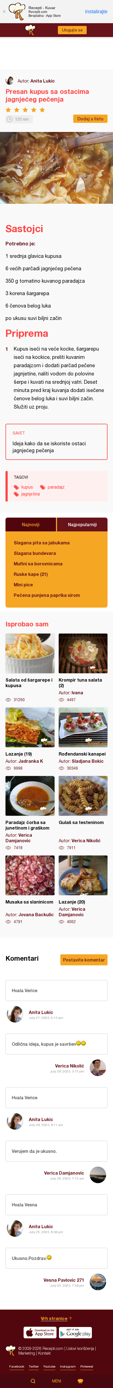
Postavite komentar (84, 959)
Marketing (26, 1353)
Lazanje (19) (30, 739)
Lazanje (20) (83, 890)
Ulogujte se (72, 30)
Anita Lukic (42, 80)
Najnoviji (30, 524)
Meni (56, 1381)
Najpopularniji (82, 524)
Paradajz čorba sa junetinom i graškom (30, 813)
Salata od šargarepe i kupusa (30, 668)
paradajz (56, 486)
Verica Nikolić (69, 1065)
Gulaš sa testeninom (83, 813)
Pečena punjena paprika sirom (47, 595)
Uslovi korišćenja (80, 1348)
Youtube (49, 1366)
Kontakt (44, 1353)
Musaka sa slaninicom (30, 890)
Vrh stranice (54, 1318)
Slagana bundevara (35, 553)
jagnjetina (30, 493)
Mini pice (23, 584)
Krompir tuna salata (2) (83, 668)
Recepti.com (10, 1350)
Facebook (16, 1366)
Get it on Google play (75, 1332)
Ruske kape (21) (31, 574)
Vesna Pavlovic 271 (64, 1280)
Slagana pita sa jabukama (42, 542)
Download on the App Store (40, 1332)
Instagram (68, 1366)
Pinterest (86, 1366)
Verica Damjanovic (64, 1172)
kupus (27, 486)
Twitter (34, 1366)
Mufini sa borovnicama (38, 563)
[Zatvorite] (4, 11)
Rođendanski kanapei (83, 739)
